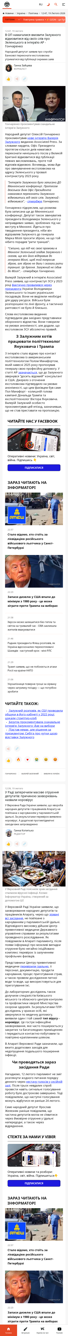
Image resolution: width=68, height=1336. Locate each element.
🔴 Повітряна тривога (32, 19)
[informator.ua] (7, 4)
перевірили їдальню (34, 966)
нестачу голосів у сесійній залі (33, 1083)
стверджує (34, 201)
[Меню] (63, 4)
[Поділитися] (17, 79)
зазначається (27, 372)
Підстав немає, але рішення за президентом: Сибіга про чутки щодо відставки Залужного (31, 733)
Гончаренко (10, 774)
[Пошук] (56, 4)
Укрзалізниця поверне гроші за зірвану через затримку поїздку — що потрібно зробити (32, 687)
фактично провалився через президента (28, 287)
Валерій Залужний (30, 774)
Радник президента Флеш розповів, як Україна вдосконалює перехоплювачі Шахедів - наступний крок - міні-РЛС (31, 646)
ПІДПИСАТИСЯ (34, 467)
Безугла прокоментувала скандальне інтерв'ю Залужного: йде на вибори (32, 724)
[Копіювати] (24, 79)
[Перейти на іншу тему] (48, 4)
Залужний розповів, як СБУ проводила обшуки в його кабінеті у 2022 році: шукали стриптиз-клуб (34, 714)
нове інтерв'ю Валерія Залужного (31, 140)
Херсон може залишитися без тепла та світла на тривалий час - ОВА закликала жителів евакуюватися (32, 625)
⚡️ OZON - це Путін (56, 19)
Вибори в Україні (51, 774)
